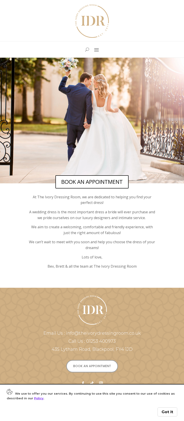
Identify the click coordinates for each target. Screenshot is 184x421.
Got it (167, 412)
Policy (39, 398)
